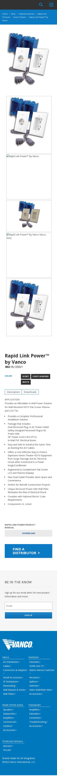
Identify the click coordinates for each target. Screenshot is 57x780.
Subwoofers (9, 713)
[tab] (13, 392)
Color (8, 375)
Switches (33, 685)
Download (28, 533)
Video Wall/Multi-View (40, 689)
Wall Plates (8, 693)
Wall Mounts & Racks (14, 689)
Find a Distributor (25, 551)
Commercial (9, 721)
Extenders (34, 661)
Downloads (30, 391)
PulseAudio (34, 704)
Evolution (33, 657)
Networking (9, 685)
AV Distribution (10, 661)
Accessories (35, 693)
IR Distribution (10, 681)
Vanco (5, 657)
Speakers (8, 709)
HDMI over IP (36, 665)
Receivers (34, 677)
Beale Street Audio (12, 704)
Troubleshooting (37, 721)
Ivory (25, 376)
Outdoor (7, 725)
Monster (7, 745)
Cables (6, 665)
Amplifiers (8, 717)
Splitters (33, 681)
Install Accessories (12, 677)
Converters (35, 717)
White (25, 382)
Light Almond (41, 376)
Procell (6, 750)
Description (13, 391)
